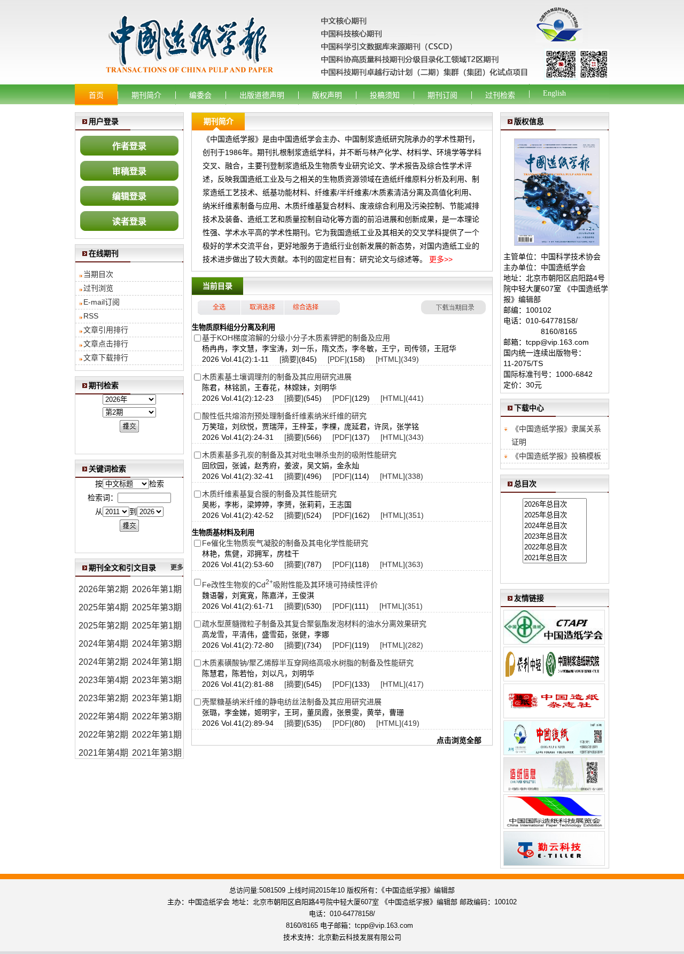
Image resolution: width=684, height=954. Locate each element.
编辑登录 (129, 196)
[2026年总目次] (554, 504)
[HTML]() (397, 359)
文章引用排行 (105, 329)
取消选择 (262, 307)
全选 (219, 307)
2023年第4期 (103, 680)
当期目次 (98, 274)
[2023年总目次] (554, 536)
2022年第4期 (103, 716)
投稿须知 (385, 95)
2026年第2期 (103, 589)
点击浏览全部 (459, 740)
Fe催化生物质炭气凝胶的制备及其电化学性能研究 (285, 543)
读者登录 (129, 221)
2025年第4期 (103, 607)
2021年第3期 (157, 752)
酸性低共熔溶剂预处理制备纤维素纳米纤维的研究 (284, 416)
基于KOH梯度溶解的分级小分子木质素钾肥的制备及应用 (296, 337)
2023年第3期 (157, 680)
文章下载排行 (105, 357)
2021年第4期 (103, 752)
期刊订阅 (442, 95)
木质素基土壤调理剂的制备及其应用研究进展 (277, 377)
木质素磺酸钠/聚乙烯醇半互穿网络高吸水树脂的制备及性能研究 (308, 662)
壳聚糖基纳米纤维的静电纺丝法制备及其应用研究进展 (292, 701)
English (554, 93)
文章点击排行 (105, 343)
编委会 (200, 95)
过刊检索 (500, 95)
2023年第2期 (103, 698)
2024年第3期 (157, 643)
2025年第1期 (157, 625)
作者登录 (129, 146)
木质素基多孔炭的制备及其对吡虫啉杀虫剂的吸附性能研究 (299, 455)
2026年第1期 (157, 589)
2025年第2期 (103, 625)
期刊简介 (146, 95)
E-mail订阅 (101, 302)
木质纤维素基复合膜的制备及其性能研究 (269, 494)
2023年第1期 (157, 698)
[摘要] (289, 359)
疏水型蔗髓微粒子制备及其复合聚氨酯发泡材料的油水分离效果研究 (314, 623)
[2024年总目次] (554, 525)
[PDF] (337, 359)
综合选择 (305, 307)
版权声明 (327, 95)
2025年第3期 (157, 607)
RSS (90, 316)
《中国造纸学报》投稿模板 (556, 456)
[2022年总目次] (554, 546)
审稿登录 (129, 171)
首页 (96, 95)
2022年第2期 (103, 734)
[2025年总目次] (554, 514)
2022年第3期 (157, 716)
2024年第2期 (103, 661)
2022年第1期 (157, 734)
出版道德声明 (261, 95)
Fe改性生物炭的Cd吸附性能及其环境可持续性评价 (290, 584)
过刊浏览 (98, 288)
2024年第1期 (157, 661)
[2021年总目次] (554, 557)
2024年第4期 (103, 643)
